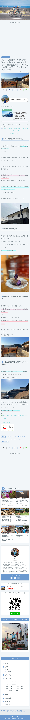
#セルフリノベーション (11, 436)
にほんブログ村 (15, 133)
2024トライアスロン (12, 681)
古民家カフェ (8, 667)
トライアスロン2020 (6, 57)
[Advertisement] (15, 38)
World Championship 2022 (14, 688)
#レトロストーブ (6, 439)
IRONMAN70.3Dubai (12, 685)
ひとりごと (8, 663)
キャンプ (7, 701)
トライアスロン (9, 678)
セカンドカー (8, 675)
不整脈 (6, 694)
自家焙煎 (8, 671)
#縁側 (19, 439)
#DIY (4, 436)
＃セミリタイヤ (6, 441)
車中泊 (8, 704)
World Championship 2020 (14, 686)
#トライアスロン (22, 436)
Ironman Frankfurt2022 (13, 683)
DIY (7, 669)
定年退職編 (8, 698)
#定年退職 (14, 439)
